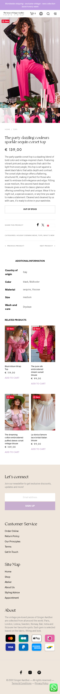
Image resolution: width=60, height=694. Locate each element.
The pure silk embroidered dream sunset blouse (37, 370)
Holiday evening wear (26, 235)
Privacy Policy (41, 683)
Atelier (8, 581)
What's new (48, 235)
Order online (12, 530)
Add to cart (12, 378)
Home (7, 129)
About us (10, 587)
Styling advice (12, 592)
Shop (7, 576)
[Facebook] (39, 225)
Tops (15, 129)
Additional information (30, 261)
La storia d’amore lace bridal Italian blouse (39, 437)
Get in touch (11, 551)
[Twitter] (44, 225)
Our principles (12, 541)
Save (7, 21)
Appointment (12, 597)
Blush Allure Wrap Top (13, 367)
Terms (8, 546)
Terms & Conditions (22, 683)
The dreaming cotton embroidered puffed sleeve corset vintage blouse (14, 439)
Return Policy (12, 536)
